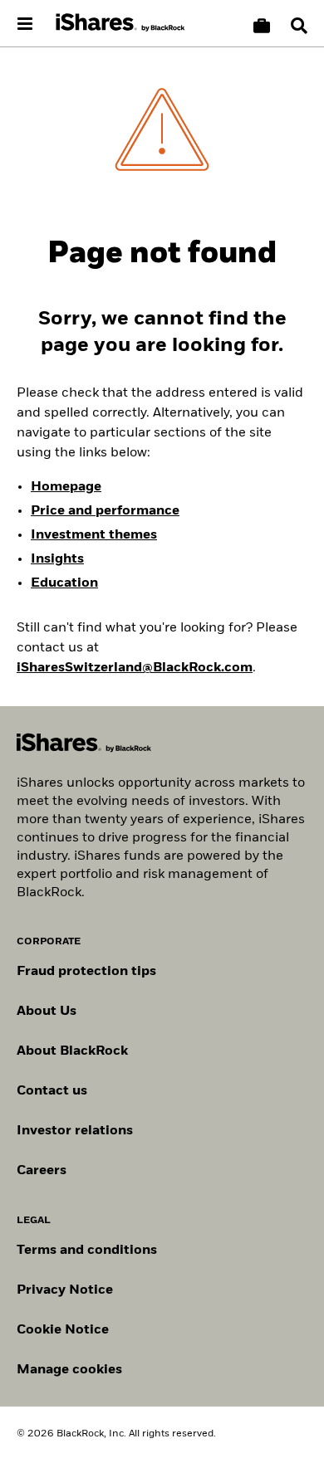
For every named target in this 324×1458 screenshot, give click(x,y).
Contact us (52, 1091)
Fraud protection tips (86, 971)
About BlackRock (72, 1051)
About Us (46, 1011)
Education (64, 583)
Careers (41, 1171)
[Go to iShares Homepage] (120, 23)
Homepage (66, 487)
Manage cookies (69, 1370)
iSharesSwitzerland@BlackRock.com (135, 668)
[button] (299, 25)
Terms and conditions (87, 1250)
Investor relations (75, 1131)
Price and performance (105, 511)
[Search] (299, 26)
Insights (57, 559)
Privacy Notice (65, 1290)
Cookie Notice (63, 1330)
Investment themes (94, 535)
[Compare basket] (262, 26)
